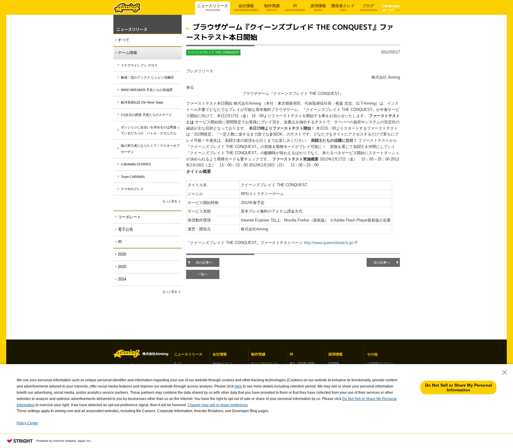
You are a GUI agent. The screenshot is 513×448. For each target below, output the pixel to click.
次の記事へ (381, 262)
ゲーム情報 (127, 52)
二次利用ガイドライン (380, 363)
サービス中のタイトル (264, 363)
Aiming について (222, 363)
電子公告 (125, 229)
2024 (122, 279)
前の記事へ (204, 262)
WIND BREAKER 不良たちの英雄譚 (146, 90)
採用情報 (333, 363)
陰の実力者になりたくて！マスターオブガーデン (150, 149)
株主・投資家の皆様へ (303, 363)
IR (120, 242)
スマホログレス (132, 189)
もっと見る (169, 201)
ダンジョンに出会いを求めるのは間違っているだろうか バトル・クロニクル (150, 130)
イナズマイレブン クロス (139, 65)
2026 (122, 254)
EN (390, 10)
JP (384, 10)
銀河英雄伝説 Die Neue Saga (142, 102)
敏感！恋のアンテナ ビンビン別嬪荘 (147, 77)
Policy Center (27, 423)
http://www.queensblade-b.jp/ (328, 242)
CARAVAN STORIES (136, 164)
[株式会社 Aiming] (127, 8)
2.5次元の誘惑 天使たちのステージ (146, 115)
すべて (123, 40)
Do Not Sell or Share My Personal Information (458, 387)
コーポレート (129, 217)
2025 (122, 266)
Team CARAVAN (133, 176)
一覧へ (203, 274)
